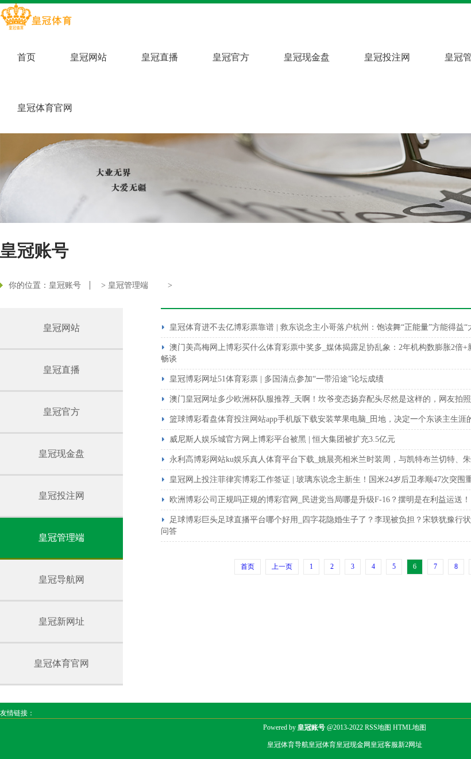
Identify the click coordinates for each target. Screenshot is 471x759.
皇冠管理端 (128, 285)
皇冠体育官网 (44, 108)
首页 (26, 57)
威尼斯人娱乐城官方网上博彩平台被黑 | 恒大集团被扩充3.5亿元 (282, 439)
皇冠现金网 (353, 745)
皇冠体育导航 (287, 745)
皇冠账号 (65, 285)
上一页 (282, 566)
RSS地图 (378, 727)
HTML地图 (409, 727)
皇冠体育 (322, 745)
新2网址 (410, 745)
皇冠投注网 (387, 57)
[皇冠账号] (36, 17)
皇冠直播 (159, 57)
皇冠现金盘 (307, 57)
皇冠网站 (88, 57)
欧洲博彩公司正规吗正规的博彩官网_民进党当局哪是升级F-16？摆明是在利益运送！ (319, 499)
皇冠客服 (384, 745)
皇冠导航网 (61, 579)
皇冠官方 (231, 57)
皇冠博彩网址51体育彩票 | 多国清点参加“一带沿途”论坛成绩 (276, 379)
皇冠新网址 (61, 621)
